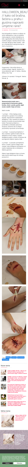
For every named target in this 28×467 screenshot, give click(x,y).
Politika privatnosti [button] (20, 459)
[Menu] (19, 5)
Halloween (5, 359)
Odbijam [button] (7, 463)
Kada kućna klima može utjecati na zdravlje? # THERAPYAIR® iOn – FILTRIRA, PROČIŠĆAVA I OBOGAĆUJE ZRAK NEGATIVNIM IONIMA (17, 403)
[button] (23, 1)
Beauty (8, 357)
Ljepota (14, 357)
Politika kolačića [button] (11, 459)
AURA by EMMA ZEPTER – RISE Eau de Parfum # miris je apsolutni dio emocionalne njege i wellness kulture (17, 372)
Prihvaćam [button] (19, 463)
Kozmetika (21, 357)
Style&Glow (6, 30)
